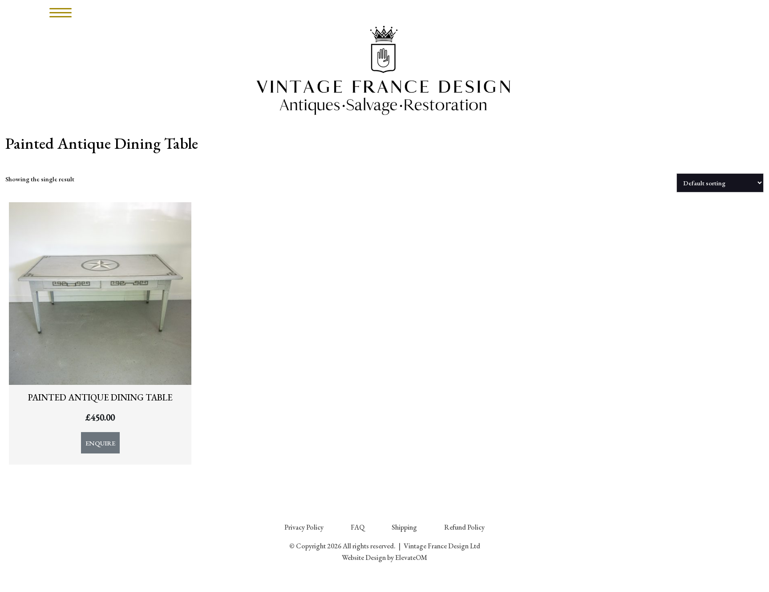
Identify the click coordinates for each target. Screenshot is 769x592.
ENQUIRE (100, 443)
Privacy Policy (304, 527)
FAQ (357, 527)
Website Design (364, 557)
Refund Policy (464, 527)
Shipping (404, 527)
